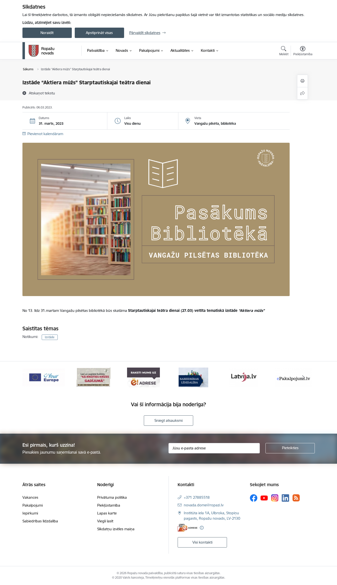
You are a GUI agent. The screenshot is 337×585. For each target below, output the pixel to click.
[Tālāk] (303, 377)
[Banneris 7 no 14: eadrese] (143, 377)
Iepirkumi (30, 513)
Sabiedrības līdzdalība (40, 521)
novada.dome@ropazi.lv (204, 505)
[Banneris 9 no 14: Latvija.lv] (243, 377)
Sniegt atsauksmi (168, 420)
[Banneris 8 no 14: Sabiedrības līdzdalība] (193, 377)
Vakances (30, 497)
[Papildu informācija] (202, 528)
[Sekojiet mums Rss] (296, 497)
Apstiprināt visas (99, 32)
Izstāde (50, 337)
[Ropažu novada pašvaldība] (41, 51)
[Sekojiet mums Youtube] (264, 498)
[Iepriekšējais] (34, 377)
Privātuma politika (112, 497)
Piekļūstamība (108, 505)
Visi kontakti (202, 542)
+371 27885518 (197, 497)
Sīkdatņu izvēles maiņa (115, 529)
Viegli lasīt (105, 521)
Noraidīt (47, 32)
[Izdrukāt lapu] (302, 81)
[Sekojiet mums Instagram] (275, 497)
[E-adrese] (187, 528)
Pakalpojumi (32, 505)
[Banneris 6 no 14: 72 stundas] (93, 377)
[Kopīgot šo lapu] (302, 93)
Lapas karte (107, 513)
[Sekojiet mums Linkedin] (285, 498)
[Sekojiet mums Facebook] (253, 498)
